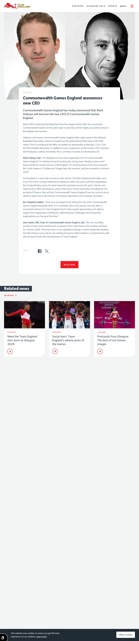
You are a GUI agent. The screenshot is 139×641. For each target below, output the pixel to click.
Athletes (78, 6)
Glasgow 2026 (96, 6)
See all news (69, 265)
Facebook (39, 251)
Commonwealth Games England (17, 6)
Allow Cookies (125, 634)
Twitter (47, 251)
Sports (112, 6)
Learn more (41, 636)
